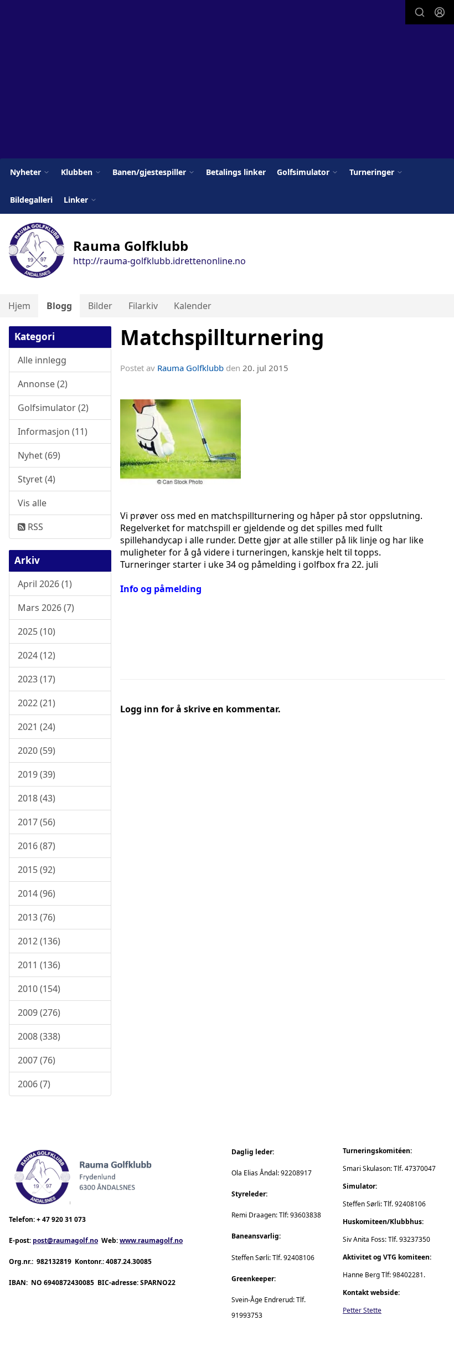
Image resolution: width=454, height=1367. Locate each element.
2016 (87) (36, 846)
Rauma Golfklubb (190, 367)
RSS (34, 527)
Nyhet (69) (39, 455)
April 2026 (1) (45, 584)
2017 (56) (36, 822)
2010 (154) (39, 989)
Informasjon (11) (52, 431)
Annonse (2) (43, 384)
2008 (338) (39, 1036)
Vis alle (32, 503)
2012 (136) (39, 941)
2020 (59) (36, 750)
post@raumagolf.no (65, 1240)
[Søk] (420, 12)
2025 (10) (36, 631)
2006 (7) (34, 1084)
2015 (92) (36, 870)
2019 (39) (36, 774)
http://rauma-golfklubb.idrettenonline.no (159, 261)
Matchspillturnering (222, 337)
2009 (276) (39, 1012)
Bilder (100, 306)
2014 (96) (36, 893)
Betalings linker (236, 172)
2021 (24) (36, 727)
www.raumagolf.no (151, 1240)
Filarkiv (143, 306)
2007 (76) (36, 1060)
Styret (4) (36, 479)
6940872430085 (69, 1282)
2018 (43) (36, 798)
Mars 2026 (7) (46, 608)
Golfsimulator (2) (53, 408)
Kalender (192, 306)
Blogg (59, 306)
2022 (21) (36, 703)
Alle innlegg (42, 360)
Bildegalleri (31, 199)
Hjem (19, 306)
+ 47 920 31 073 (61, 1219)
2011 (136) (39, 965)
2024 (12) (36, 655)
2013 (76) (36, 917)
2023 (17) (36, 679)
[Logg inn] (440, 12)
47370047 (420, 1168)
